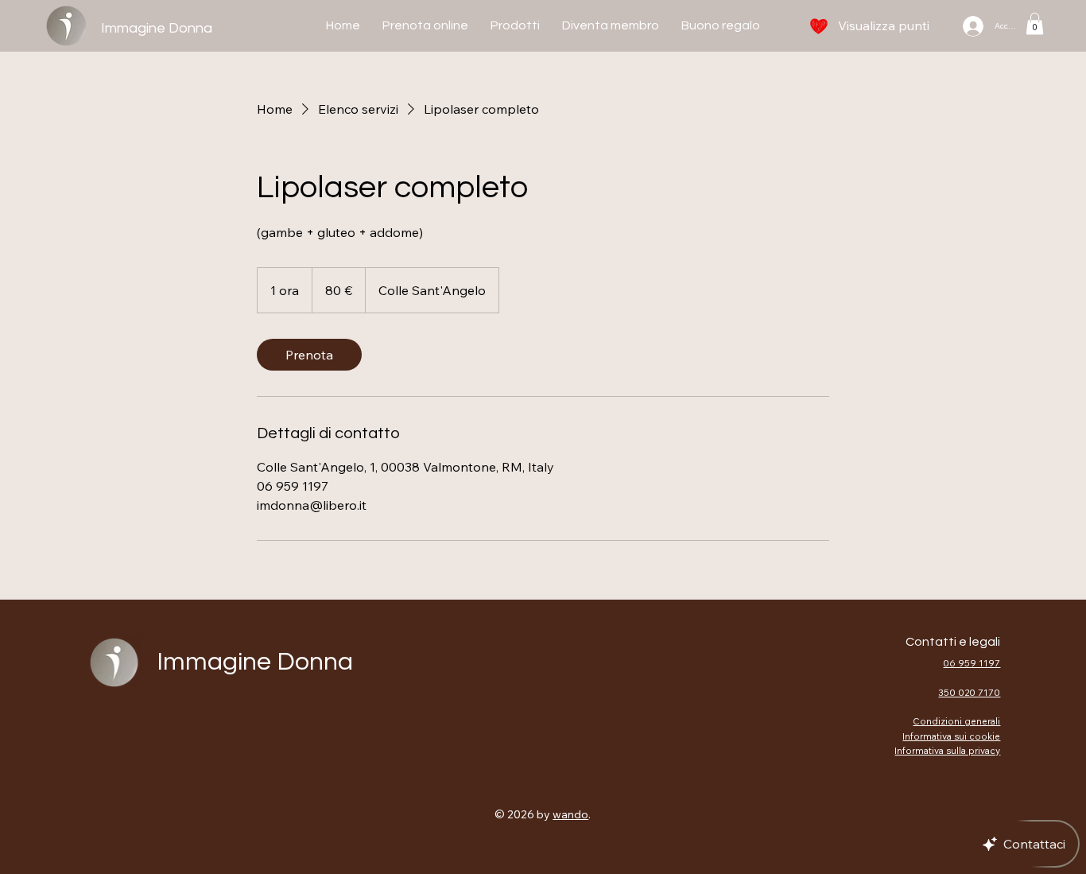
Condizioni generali (956, 721)
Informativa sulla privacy (947, 750)
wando (570, 814)
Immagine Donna (156, 28)
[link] (309, 355)
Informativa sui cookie (951, 736)
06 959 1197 (971, 663)
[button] (1035, 23)
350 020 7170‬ (969, 692)
